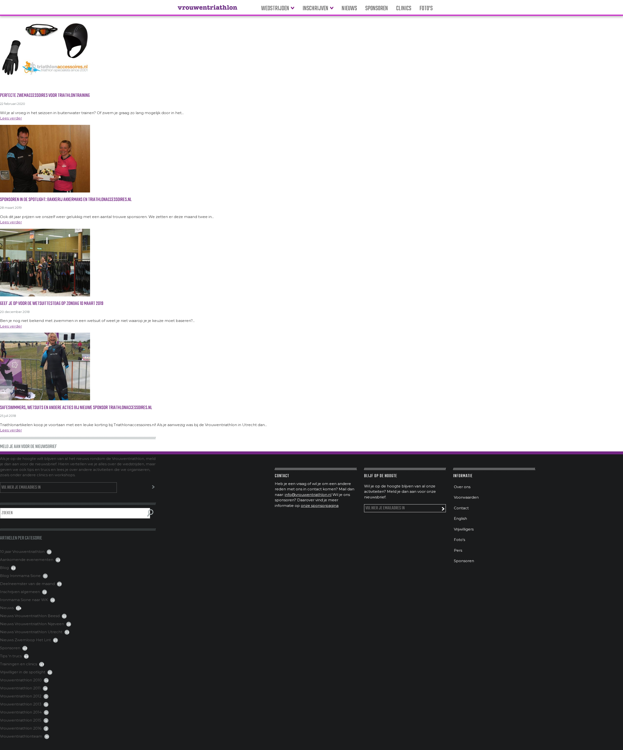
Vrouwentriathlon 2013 (20, 704)
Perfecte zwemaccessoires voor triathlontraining (45, 95)
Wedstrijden (275, 8)
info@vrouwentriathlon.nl (308, 494)
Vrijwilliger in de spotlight (22, 672)
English (460, 518)
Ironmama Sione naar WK (24, 599)
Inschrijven (315, 8)
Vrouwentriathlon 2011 (20, 688)
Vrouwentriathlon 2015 (20, 720)
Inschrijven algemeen (20, 591)
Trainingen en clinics (18, 664)
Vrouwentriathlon (207, 10)
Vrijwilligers (464, 529)
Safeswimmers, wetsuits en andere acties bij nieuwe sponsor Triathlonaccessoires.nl (76, 408)
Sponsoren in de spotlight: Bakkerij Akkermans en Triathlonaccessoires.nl (66, 199)
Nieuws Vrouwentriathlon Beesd (30, 615)
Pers (458, 550)
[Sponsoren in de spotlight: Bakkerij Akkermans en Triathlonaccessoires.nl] (311, 158)
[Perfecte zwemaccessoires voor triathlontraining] (311, 54)
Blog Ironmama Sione (20, 575)
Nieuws (349, 8)
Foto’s (426, 8)
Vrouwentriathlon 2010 (21, 680)
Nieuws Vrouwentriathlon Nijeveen (32, 624)
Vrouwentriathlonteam (21, 736)
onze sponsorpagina (320, 505)
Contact (461, 508)
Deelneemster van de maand (27, 583)
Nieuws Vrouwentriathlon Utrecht (31, 632)
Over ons (462, 487)
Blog (4, 567)
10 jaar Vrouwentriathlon (22, 551)
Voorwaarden (466, 497)
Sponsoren (376, 8)
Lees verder (11, 118)
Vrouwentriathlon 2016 (20, 728)
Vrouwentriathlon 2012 (20, 696)
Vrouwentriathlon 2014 (21, 712)
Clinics (403, 8)
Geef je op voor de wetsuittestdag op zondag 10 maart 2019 (51, 303)
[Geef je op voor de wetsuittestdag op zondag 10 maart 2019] (311, 262)
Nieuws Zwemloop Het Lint (25, 640)
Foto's (459, 539)
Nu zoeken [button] (150, 513)
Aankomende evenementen (26, 559)
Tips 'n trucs (11, 656)
